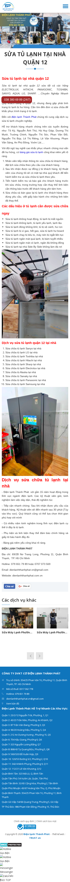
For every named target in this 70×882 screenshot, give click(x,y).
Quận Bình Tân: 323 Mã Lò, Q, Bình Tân (22, 773)
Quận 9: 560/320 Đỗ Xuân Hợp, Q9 (20, 754)
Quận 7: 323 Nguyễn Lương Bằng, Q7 (21, 744)
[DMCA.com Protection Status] (11, 844)
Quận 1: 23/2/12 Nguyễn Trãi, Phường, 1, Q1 (25, 715)
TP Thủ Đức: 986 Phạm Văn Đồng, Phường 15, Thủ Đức (30, 806)
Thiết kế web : (58, 834)
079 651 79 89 (19, 564)
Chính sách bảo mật (46, 821)
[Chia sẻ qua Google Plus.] (24, 586)
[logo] (8, 6)
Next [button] (39, 655)
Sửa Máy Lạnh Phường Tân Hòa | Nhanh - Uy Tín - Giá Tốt (47, 632)
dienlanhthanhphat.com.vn (27, 575)
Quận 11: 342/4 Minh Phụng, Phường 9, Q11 (25, 763)
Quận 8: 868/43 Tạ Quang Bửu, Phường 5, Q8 (25, 749)
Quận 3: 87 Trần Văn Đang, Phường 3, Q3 (23, 725)
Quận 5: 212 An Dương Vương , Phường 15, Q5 (26, 734)
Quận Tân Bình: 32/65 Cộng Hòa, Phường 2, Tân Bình (30, 783)
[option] (35, 30)
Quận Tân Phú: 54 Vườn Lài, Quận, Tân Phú (25, 778)
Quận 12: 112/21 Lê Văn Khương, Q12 (21, 768)
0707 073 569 (42, 564)
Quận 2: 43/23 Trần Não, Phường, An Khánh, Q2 (27, 720)
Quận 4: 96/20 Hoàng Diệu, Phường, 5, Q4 (24, 729)
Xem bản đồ (12, 703)
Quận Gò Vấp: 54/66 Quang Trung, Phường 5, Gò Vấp (30, 801)
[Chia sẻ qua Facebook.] (9, 586)
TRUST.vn (35, 838)
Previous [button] (30, 655)
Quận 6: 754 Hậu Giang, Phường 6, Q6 (22, 739)
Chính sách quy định (24, 821)
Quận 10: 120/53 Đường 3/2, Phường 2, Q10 (25, 759)
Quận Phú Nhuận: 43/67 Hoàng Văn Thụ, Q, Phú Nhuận (31, 788)
